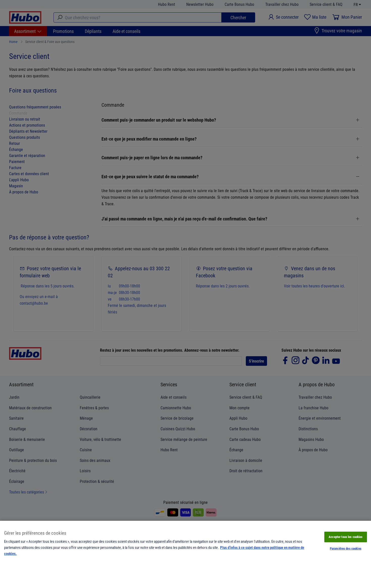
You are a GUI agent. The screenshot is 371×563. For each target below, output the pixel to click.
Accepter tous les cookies (345, 536)
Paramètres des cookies (345, 548)
